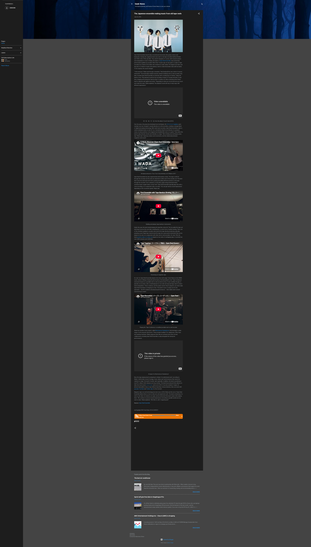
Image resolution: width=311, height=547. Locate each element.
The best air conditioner (142, 478)
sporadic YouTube (139, 389)
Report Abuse (5, 65)
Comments (7, 61)
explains (172, 124)
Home (3, 43)
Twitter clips (149, 389)
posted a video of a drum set (145, 237)
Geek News (140, 4)
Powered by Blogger (168, 539)
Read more (196, 492)
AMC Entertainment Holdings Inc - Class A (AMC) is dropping (154, 516)
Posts (5, 59)
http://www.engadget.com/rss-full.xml (163, 415)
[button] (199, 14)
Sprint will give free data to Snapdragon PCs (149, 497)
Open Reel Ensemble (165, 60)
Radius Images (170, 542)
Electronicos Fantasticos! (162, 330)
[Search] (202, 4)
